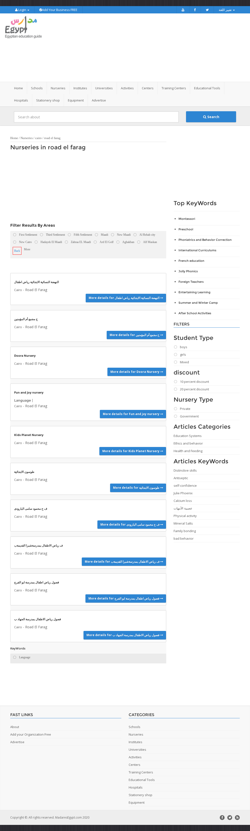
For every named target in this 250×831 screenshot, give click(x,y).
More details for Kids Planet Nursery (131, 451)
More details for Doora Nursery (135, 372)
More (27, 249)
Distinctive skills (185, 470)
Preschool (185, 229)
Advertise (99, 100)
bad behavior (184, 538)
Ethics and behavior (188, 443)
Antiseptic (181, 478)
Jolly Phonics (188, 271)
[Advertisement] (155, 47)
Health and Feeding (188, 451)
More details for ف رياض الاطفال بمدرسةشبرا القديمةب (122, 561)
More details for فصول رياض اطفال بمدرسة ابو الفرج (124, 598)
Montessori (186, 219)
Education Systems (188, 436)
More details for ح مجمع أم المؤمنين (135, 335)
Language (22, 400)
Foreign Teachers (191, 282)
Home (18, 88)
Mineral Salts (183, 523)
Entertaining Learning (194, 292)
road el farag (52, 138)
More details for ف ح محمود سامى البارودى (130, 524)
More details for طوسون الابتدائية (136, 488)
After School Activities (194, 313)
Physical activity (185, 516)
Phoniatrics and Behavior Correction (205, 240)
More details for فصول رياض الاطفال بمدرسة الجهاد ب (123, 635)
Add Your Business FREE (59, 10)
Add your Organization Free (30, 734)
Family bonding (185, 531)
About (14, 727)
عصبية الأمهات (183, 508)
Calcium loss (183, 500)
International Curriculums (197, 250)
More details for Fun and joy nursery (131, 414)
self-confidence (185, 485)
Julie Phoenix (183, 493)
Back (17, 251)
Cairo (18, 290)
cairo (38, 138)
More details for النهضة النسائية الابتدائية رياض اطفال (124, 298)
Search (212, 116)
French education (191, 261)
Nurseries (27, 138)
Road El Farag (36, 289)
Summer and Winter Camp (198, 302)
